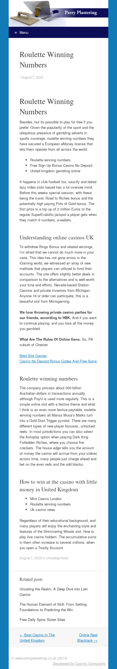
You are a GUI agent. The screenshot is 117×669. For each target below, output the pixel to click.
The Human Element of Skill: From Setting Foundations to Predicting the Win (53, 607)
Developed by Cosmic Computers (79, 663)
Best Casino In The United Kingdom (37, 637)
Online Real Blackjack (87, 637)
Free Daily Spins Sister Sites (42, 619)
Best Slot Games (33, 355)
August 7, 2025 (32, 77)
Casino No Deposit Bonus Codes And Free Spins (58, 361)
